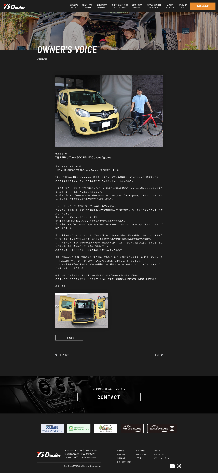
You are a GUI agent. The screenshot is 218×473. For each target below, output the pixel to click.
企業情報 (120, 450)
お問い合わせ (158, 454)
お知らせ (156, 450)
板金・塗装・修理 (124, 462)
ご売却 (138, 458)
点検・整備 (140, 450)
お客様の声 (121, 458)
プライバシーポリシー (162, 458)
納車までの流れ (142, 454)
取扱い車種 (121, 454)
